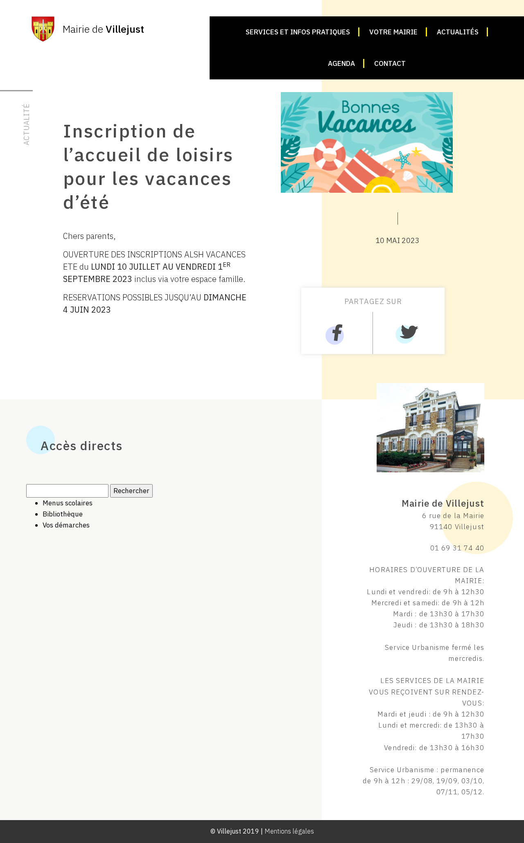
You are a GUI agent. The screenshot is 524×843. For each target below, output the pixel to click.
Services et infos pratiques (298, 31)
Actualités (458, 31)
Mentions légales (289, 831)
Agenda (341, 63)
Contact (390, 63)
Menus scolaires (68, 502)
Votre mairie (393, 31)
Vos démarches (66, 525)
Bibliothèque (63, 513)
